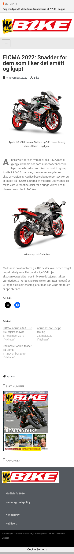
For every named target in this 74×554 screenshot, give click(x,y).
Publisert (11, 523)
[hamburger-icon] (6, 43)
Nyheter (11, 376)
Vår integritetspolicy (18, 502)
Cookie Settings (37, 549)
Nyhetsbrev (13, 514)
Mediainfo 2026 (15, 493)
